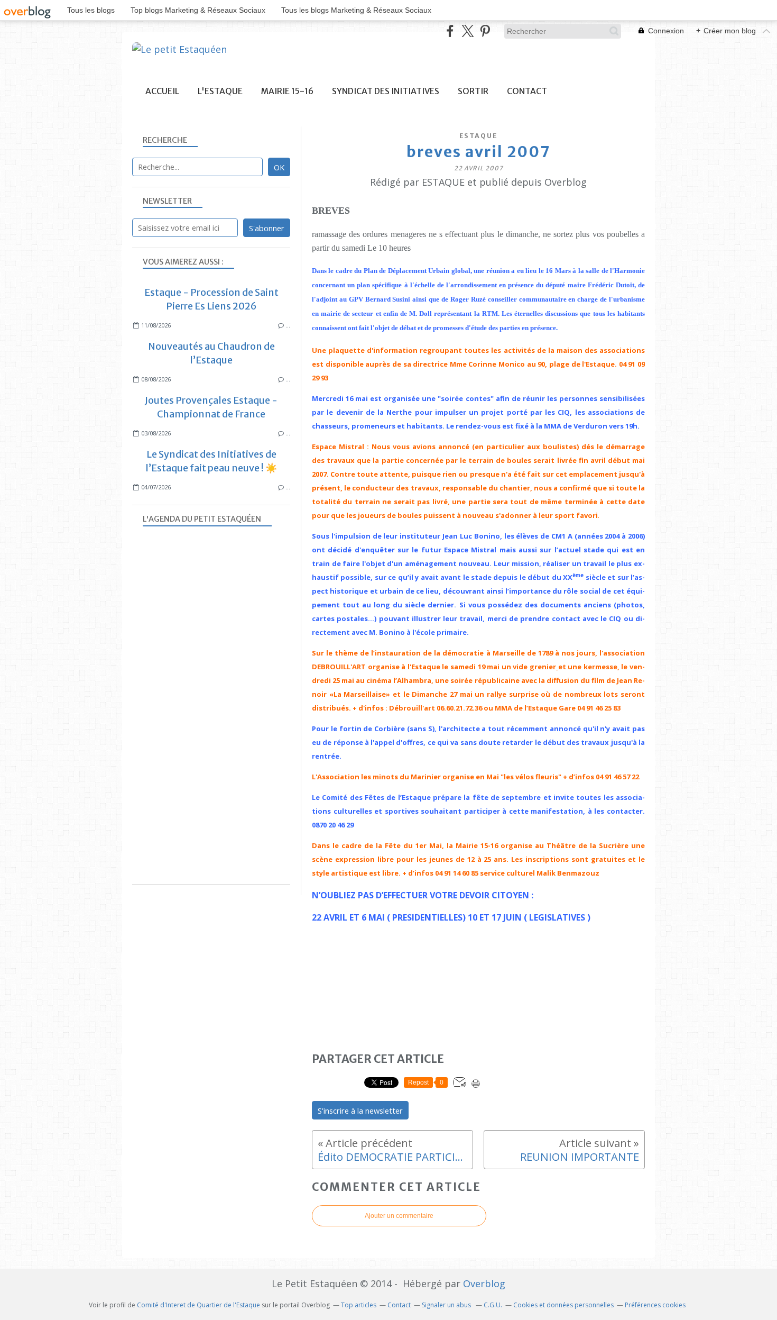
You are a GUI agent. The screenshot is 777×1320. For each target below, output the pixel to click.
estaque (478, 136)
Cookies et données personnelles (563, 1304)
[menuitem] (162, 91)
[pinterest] (485, 31)
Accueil (162, 91)
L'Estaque (220, 91)
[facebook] (450, 31)
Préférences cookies (655, 1304)
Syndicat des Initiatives (385, 91)
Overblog (484, 1283)
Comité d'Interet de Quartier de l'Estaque (198, 1304)
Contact (527, 91)
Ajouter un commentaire (399, 1215)
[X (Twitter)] (467, 31)
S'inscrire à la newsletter (360, 1110)
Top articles (358, 1304)
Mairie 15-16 (287, 91)
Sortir (473, 91)
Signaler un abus (447, 1304)
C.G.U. (493, 1304)
